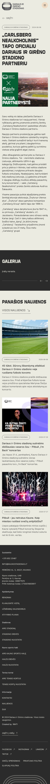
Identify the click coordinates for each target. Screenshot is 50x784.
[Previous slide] (41, 281)
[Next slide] (46, 281)
